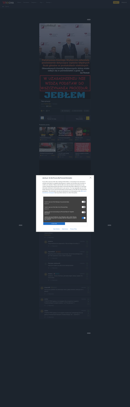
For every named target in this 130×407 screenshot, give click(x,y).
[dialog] (65, 203)
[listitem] (65, 198)
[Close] (91, 178)
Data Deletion (56, 229)
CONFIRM (54, 223)
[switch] (84, 202)
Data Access (65, 229)
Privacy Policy (73, 229)
